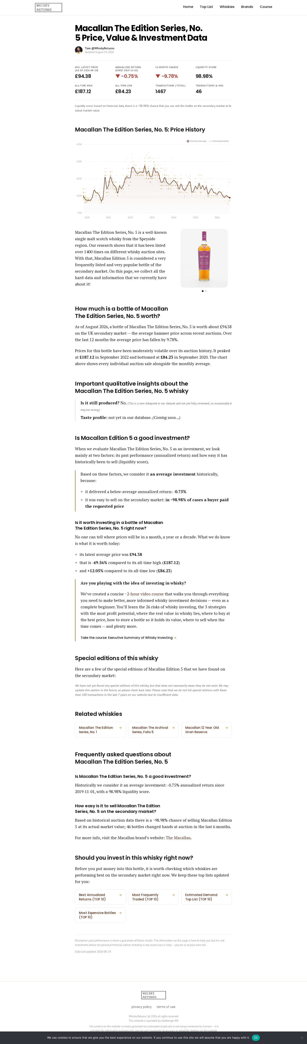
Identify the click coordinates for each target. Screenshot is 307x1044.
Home (188, 6)
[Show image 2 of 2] (205, 291)
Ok (256, 1037)
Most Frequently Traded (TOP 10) (153, 897)
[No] (302, 1038)
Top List (206, 6)
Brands (247, 6)
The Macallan (178, 837)
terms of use (166, 1007)
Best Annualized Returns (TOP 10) (100, 897)
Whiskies (227, 6)
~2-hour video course (144, 593)
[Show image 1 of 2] (202, 291)
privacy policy (142, 1007)
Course (266, 6)
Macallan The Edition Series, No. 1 (100, 729)
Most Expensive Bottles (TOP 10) (100, 915)
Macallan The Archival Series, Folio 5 (153, 729)
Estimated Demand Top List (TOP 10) (206, 897)
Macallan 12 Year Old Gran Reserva (206, 729)
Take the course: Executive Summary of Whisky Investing (128, 637)
